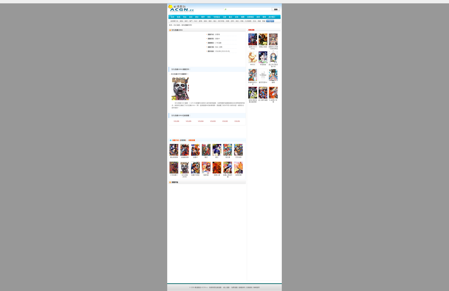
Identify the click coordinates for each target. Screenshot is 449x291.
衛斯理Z (206, 175)
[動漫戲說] (181, 12)
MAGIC (252, 64)
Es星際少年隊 (273, 101)
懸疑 (263, 21)
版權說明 (242, 287)
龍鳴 (273, 82)
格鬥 (190, 21)
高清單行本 (174, 21)
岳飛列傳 (238, 175)
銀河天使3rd (263, 82)
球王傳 (227, 157)
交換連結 (249, 287)
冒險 (181, 21)
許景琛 (217, 34)
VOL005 (188, 121)
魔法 (214, 21)
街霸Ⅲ (195, 157)
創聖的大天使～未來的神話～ (273, 48)
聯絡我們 (256, 287)
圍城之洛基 (263, 47)
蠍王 (216, 157)
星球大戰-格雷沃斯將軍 (253, 101)
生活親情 (248, 21)
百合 (254, 21)
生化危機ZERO (177, 30)
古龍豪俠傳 (184, 157)
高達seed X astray (253, 48)
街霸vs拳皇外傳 (227, 176)
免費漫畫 (234, 287)
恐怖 (232, 21)
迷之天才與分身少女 (273, 65)
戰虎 (206, 157)
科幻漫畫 (177, 25)
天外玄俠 (238, 157)
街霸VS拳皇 (195, 175)
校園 (227, 21)
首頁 (170, 25)
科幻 (195, 21)
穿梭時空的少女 (252, 83)
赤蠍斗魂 (217, 175)
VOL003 (213, 121)
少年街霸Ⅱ (174, 175)
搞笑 (186, 21)
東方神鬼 (221, 21)
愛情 (200, 21)
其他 (237, 21)
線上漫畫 (226, 287)
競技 (210, 21)
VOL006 (218, 51)
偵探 (205, 21)
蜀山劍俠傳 (174, 157)
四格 (241, 21)
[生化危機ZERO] (180, 100)
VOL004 (200, 121)
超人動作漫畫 (263, 100)
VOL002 (225, 121)
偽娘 (259, 21)
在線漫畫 (218, 287)
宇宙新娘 (263, 64)
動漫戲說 (198, 287)
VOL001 (237, 121)
